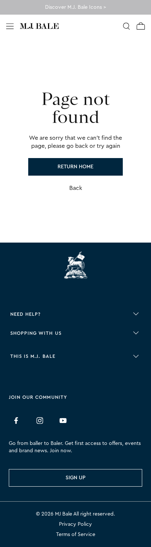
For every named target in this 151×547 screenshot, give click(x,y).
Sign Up (75, 477)
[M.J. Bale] (75, 266)
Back (75, 188)
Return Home (75, 166)
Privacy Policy (75, 524)
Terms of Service (75, 534)
